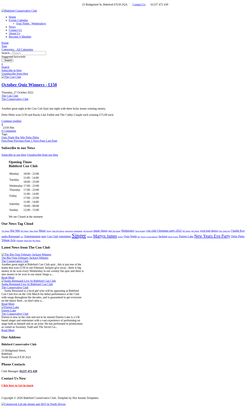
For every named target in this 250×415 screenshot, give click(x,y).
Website (89, 237)
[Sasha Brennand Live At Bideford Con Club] (28, 280)
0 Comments (8, 130)
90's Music (36, 241)
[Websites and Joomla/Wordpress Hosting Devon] (33, 404)
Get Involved (88, 231)
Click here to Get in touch (17, 385)
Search (7, 60)
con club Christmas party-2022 (164, 230)
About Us (14, 33)
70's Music (5, 231)
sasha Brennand (10, 236)
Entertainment (32, 236)
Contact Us (139, 4)
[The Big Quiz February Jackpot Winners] (26, 254)
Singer (79, 235)
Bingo (49, 231)
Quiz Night (7, 137)
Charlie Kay (238, 230)
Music (42, 230)
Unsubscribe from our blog (42, 154)
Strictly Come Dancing (149, 237)
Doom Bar (28, 241)
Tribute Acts (8, 240)
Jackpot (162, 236)
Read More (7, 277)
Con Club (52, 236)
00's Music (195, 231)
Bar (138, 237)
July (22, 237)
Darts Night (33, 231)
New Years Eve (224, 231)
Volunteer (19, 241)
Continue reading (11, 121)
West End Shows (58, 231)
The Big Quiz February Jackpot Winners (24, 257)
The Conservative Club (14, 99)
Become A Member (20, 36)
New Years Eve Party (212, 236)
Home (12, 16)
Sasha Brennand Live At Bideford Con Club (27, 284)
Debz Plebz (32, 137)
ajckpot (120, 237)
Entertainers (78, 231)
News (12, 26)
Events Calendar (18, 20)
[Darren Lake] (10, 307)
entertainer (65, 236)
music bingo (100, 230)
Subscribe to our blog (13, 154)
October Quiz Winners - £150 (29, 84)
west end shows (209, 230)
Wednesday (128, 230)
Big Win (20, 137)
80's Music (186, 231)
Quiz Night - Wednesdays (31, 23)
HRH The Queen (114, 231)
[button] (125, 67)
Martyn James (105, 236)
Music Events (173, 237)
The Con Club (9, 95)
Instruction (69, 231)
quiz (43, 236)
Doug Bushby (140, 231)
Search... (6, 53)
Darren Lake (186, 236)
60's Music (25, 231)
